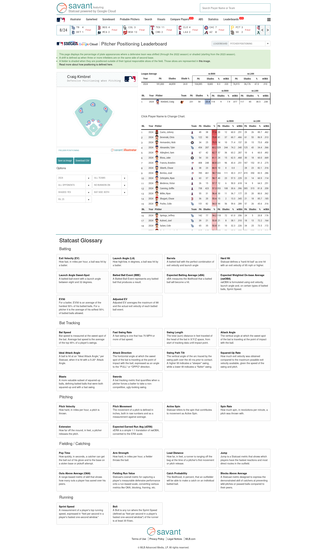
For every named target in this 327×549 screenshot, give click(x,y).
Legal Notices (175, 538)
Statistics (213, 19)
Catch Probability (177, 473)
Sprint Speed (66, 506)
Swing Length (175, 332)
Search (148, 19)
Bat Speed (65, 332)
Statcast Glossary (80, 240)
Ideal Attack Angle (69, 352)
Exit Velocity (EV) (69, 258)
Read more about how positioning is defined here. (86, 64)
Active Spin (173, 406)
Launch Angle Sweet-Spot (74, 275)
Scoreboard (108, 19)
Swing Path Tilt (176, 352)
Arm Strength (121, 452)
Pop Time (64, 452)
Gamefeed (91, 19)
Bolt (115, 506)
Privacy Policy (157, 538)
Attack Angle (228, 332)
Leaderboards (233, 19)
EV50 (62, 299)
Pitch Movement (122, 406)
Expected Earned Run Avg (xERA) (132, 426)
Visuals (161, 19)
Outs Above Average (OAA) (74, 473)
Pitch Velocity (67, 406)
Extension (65, 426)
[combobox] (235, 7)
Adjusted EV (120, 299)
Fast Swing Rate (122, 332)
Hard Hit (225, 258)
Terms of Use (139, 538)
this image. (205, 61)
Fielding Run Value (124, 473)
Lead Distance (175, 452)
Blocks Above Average (234, 473)
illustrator (75, 19)
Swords (117, 376)
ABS (201, 19)
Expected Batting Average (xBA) (185, 275)
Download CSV (82, 160)
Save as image (65, 160)
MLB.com (190, 538)
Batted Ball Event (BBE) (127, 275)
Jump (224, 452)
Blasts (62, 376)
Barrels (171, 258)
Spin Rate (226, 406)
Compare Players (179, 19)
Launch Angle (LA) (124, 258)
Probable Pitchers (129, 19)
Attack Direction (122, 352)
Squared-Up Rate (231, 352)
